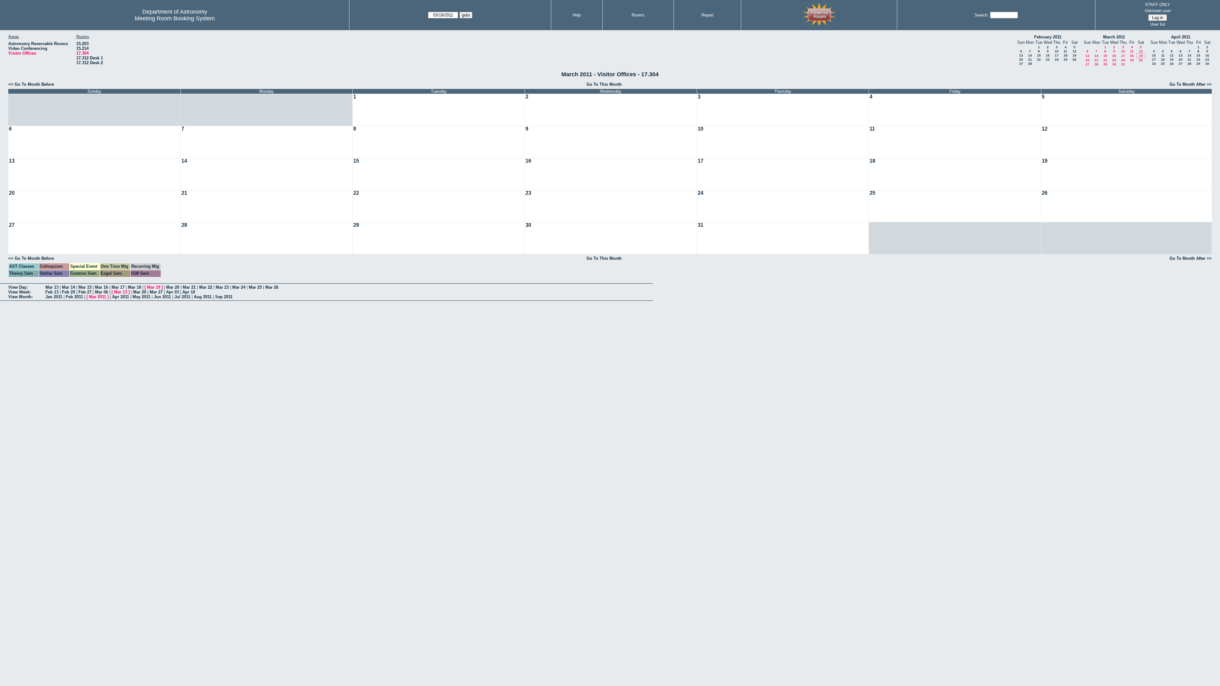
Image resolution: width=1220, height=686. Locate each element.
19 (1074, 55)
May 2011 (141, 296)
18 (1066, 55)
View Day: (18, 287)
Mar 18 (134, 287)
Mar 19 (153, 287)
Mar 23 (222, 287)
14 (1030, 55)
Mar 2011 (97, 296)
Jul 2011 (182, 296)
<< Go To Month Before (31, 84)
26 (1074, 59)
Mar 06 (101, 292)
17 (1057, 55)
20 (1021, 59)
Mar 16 (101, 287)
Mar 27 (156, 292)
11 (1065, 51)
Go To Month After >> (1190, 84)
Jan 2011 (53, 296)
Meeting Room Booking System (175, 18)
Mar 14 (68, 287)
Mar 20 (172, 287)
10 (1057, 51)
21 (1030, 59)
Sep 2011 (224, 296)
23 (1048, 59)
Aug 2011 (203, 296)
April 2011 (1180, 37)
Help (577, 15)
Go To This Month (604, 84)
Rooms (638, 15)
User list (1157, 24)
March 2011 (1114, 37)
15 (1039, 55)
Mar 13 (51, 287)
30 (1114, 64)
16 (1048, 55)
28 (1030, 63)
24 (1057, 59)
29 (1105, 64)
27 (1021, 63)
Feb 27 (85, 292)
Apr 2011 (120, 296)
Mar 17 (118, 287)
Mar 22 (205, 287)
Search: (981, 15)
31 (1123, 64)
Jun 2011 (162, 296)
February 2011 (1047, 37)
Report (708, 15)
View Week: (19, 292)
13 (1021, 55)
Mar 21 (189, 287)
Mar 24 (238, 287)
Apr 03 (172, 292)
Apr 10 (188, 292)
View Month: (20, 296)
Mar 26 (271, 287)
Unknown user (1158, 10)
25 (1066, 59)
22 (1039, 59)
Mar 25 (255, 287)
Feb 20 (68, 292)
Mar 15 (85, 287)
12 (1074, 51)
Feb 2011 (74, 296)
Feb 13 (51, 292)
